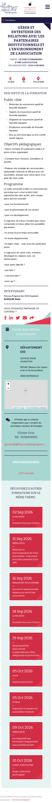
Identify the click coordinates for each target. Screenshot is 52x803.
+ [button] (8, 384)
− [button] (8, 388)
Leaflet (15, 408)
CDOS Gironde (26, 473)
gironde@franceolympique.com (26, 444)
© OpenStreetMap (31, 408)
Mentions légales (21, 800)
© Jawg (21, 408)
